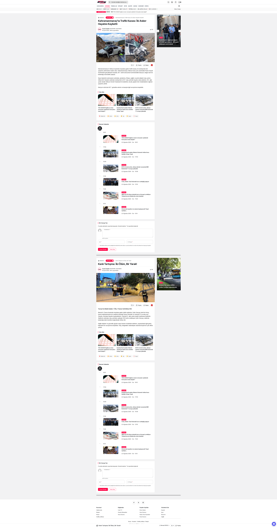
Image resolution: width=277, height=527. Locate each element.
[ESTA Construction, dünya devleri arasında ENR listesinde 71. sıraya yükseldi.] (144, 103)
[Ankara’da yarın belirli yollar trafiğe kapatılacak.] (169, 274)
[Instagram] (143, 502)
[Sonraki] (109, 11)
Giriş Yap (112, 249)
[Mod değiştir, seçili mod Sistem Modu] (179, 6)
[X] (138, 502)
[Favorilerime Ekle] (152, 65)
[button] (172, 2)
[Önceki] (107, 11)
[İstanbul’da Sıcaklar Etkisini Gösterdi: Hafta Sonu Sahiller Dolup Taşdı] (125, 103)
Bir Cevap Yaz (103, 223)
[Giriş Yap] (175, 2)
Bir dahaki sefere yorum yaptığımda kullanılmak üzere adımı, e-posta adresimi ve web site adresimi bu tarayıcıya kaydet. (125, 245)
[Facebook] (134, 502)
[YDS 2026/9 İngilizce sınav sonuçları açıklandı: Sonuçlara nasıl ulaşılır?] (107, 103)
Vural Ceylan (106, 28)
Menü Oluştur (177, 9)
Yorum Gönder (103, 249)
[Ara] (168, 2)
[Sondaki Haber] (101, 2)
